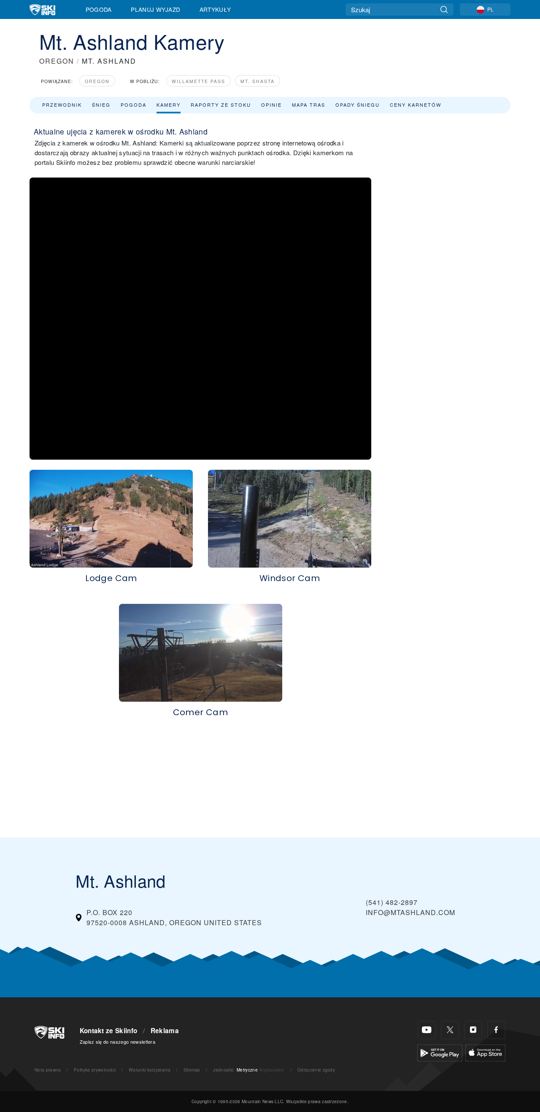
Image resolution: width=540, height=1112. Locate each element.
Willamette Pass (198, 81)
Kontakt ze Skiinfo (109, 1030)
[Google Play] (439, 1051)
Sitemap (192, 1069)
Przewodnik (62, 104)
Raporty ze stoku (221, 104)
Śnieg (101, 104)
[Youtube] (427, 1030)
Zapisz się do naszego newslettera (118, 1041)
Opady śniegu (357, 104)
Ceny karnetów (415, 104)
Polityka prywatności (95, 1069)
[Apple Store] (485, 1051)
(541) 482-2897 (392, 902)
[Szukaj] (444, 9)
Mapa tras (308, 104)
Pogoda (99, 9)
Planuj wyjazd (155, 9)
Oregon (97, 81)
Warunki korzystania (149, 1069)
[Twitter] (450, 1030)
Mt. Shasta (257, 81)
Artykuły (215, 9)
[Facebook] (496, 1030)
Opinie (271, 104)
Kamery (169, 104)
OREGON (56, 61)
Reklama (165, 1030)
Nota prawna (48, 1069)
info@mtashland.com (410, 912)
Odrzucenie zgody (316, 1069)
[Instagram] (473, 1030)
